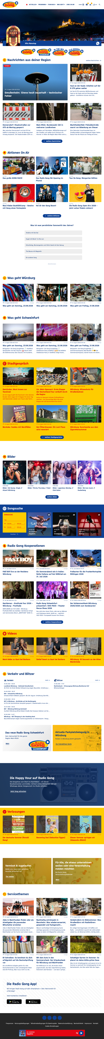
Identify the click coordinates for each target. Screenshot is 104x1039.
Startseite (27, 5)
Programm (42, 4)
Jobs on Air (70, 4)
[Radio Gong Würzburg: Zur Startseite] (10, 4)
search (100, 5)
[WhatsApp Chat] (97, 43)
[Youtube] (55, 1018)
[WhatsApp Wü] (60, 1018)
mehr (47, 680)
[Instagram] (49, 1018)
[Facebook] (44, 1018)
